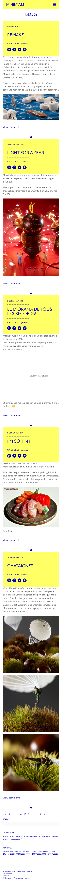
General (24, 44)
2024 (5, 851)
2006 (39, 854)
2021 (19, 851)
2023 (10, 851)
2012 (9, 854)
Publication (15, 839)
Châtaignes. (20, 566)
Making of (46, 836)
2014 (53, 851)
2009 (23, 854)
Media (54, 836)
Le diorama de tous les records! (29, 311)
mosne (27, 878)
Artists (5, 836)
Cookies (6, 876)
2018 (34, 851)
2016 (44, 851)
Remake (15, 35)
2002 (55, 854)
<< (4, 814)
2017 (39, 851)
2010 (18, 854)
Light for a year (25, 153)
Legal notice (7, 873)
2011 (13, 854)
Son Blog (7, 531)
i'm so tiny (19, 441)
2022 (15, 851)
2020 (25, 851)
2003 (50, 854)
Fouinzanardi (19, 878)
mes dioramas (43, 403)
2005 (44, 854)
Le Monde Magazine (32, 836)
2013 (4, 854)
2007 (34, 854)
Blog (31, 14)
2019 (29, 851)
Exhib (12, 836)
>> (45, 814)
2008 (28, 854)
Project (6, 839)
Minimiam (15, 4)
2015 (48, 851)
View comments (11, 127)
